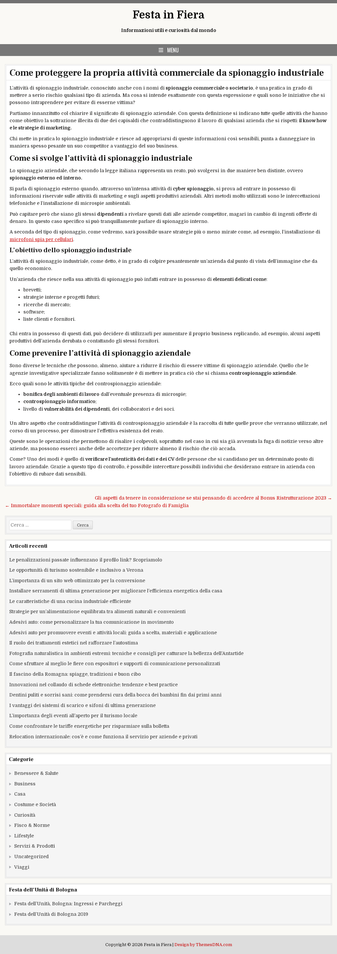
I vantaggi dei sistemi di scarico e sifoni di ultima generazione (82, 705)
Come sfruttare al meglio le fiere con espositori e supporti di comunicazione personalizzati (114, 663)
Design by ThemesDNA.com (203, 944)
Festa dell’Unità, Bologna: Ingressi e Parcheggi (68, 903)
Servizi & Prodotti (34, 846)
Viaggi (21, 867)
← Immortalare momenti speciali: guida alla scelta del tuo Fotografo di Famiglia (97, 505)
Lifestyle (24, 835)
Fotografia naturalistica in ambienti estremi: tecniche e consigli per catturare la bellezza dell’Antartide (126, 653)
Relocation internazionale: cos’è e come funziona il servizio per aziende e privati (103, 736)
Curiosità (24, 815)
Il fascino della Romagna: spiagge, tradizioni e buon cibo (75, 674)
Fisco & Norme (32, 825)
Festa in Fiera (168, 15)
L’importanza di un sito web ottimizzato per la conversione (77, 580)
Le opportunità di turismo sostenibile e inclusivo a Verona (76, 570)
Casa (19, 794)
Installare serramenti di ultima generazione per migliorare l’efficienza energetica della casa (115, 590)
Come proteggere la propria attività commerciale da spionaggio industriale (167, 73)
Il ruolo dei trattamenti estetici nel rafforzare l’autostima (73, 642)
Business (25, 783)
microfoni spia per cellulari (41, 239)
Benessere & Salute (36, 773)
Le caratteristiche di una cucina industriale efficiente (70, 601)
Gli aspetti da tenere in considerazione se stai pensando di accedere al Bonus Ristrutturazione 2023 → (213, 498)
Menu (173, 50)
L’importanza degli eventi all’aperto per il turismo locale (73, 715)
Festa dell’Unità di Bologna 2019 (51, 914)
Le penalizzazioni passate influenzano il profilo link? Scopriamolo (85, 559)
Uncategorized (31, 856)
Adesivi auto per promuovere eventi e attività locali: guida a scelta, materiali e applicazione (113, 632)
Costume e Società (35, 804)
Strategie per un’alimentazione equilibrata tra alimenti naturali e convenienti (97, 611)
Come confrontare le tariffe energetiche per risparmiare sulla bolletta (89, 726)
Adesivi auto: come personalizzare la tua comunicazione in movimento (91, 622)
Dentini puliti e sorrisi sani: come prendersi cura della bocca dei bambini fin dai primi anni (115, 694)
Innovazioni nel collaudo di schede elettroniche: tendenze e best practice (93, 684)
